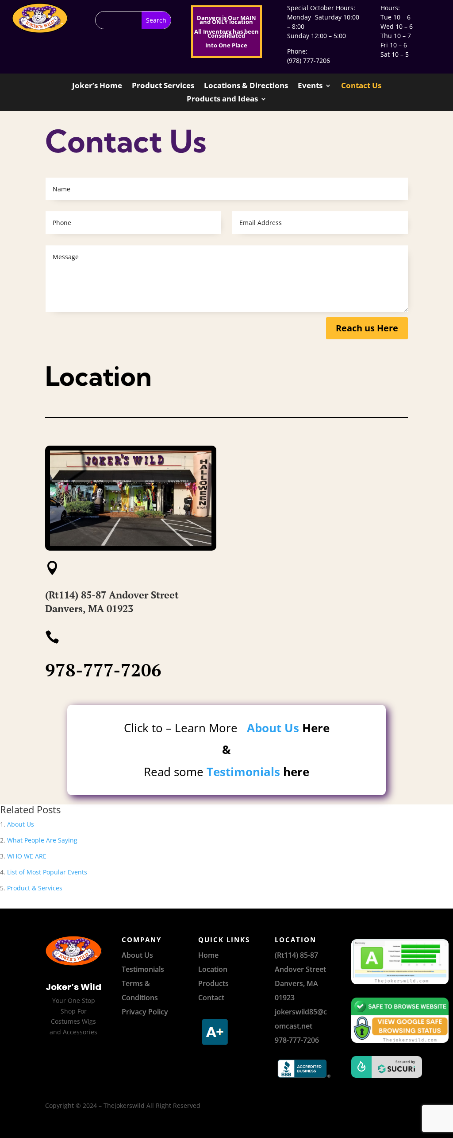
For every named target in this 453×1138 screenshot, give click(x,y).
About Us (273, 728)
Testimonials (243, 772)
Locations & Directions (246, 86)
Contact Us (361, 86)
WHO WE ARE (26, 856)
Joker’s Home (97, 86)
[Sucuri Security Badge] (379, 1067)
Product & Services (34, 888)
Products (213, 983)
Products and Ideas (222, 100)
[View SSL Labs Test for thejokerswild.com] (379, 962)
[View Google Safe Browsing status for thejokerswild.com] (379, 1020)
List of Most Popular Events (47, 872)
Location (212, 969)
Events (310, 86)
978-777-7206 (103, 669)
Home (208, 955)
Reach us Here (367, 328)
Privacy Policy (145, 1012)
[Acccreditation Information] (215, 1047)
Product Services (163, 86)
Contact (211, 997)
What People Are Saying (42, 840)
